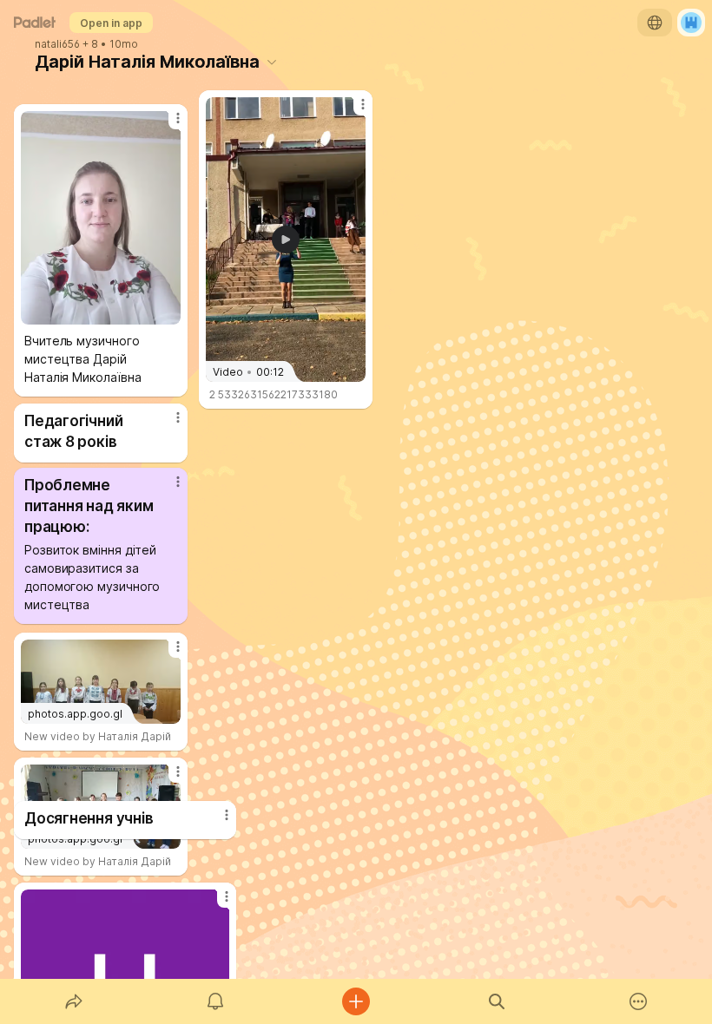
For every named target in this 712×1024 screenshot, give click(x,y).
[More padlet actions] (638, 1001)
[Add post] (356, 1001)
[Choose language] (654, 22)
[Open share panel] (73, 1001)
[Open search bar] (496, 1001)
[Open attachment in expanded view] (101, 218)
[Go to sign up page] (691, 22)
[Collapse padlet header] (272, 61)
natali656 (57, 44)
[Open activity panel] (215, 1001)
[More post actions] (215, 903)
